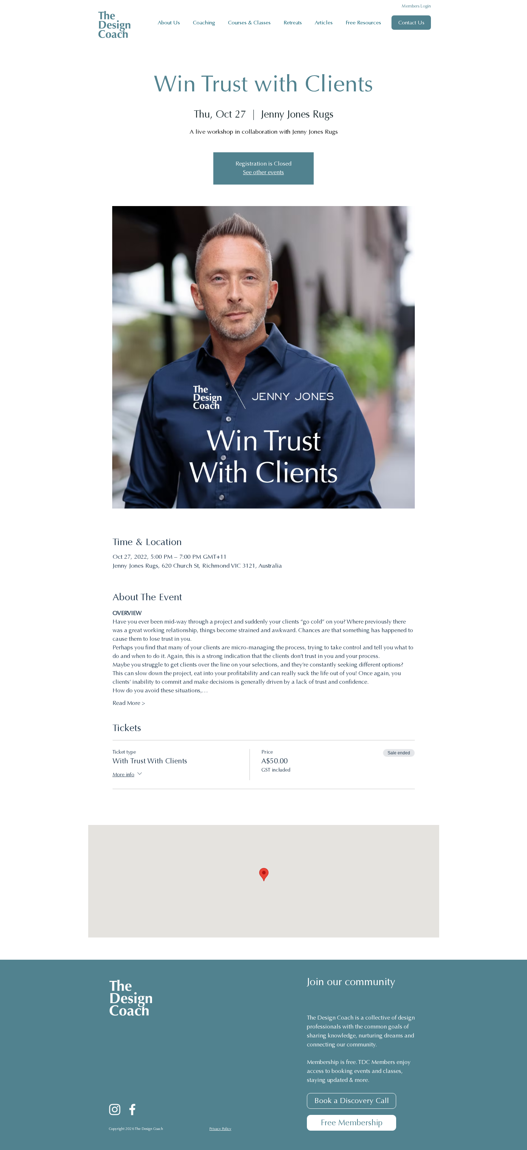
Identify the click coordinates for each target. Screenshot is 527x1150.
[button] (205, 23)
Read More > (129, 703)
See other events (263, 173)
